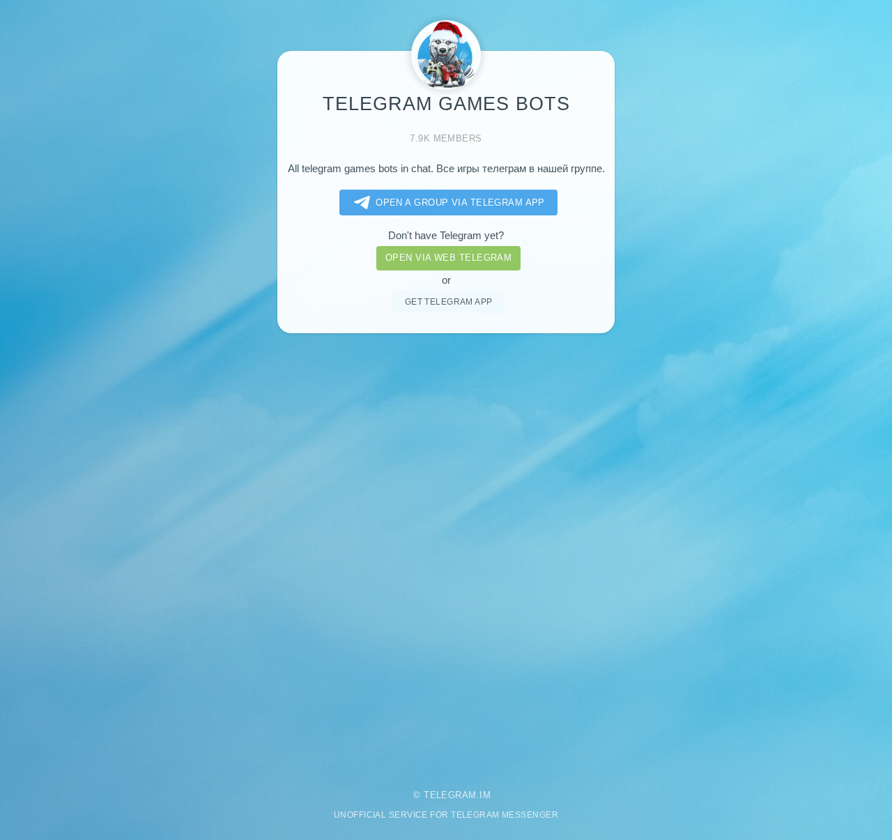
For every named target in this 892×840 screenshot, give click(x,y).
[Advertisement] (446, 552)
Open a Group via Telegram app (460, 202)
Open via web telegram (448, 257)
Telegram (450, 795)
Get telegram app (449, 301)
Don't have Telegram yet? (446, 235)
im (485, 795)
